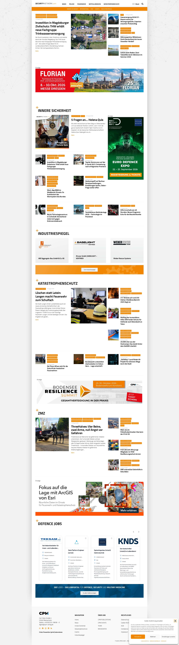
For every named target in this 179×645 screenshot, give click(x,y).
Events (77, 632)
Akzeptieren (137, 637)
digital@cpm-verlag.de (46, 624)
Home (76, 619)
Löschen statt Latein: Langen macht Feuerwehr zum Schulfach (51, 296)
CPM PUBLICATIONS (104, 619)
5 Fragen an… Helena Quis (87, 119)
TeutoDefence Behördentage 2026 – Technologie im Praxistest (95, 214)
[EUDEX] (126, 179)
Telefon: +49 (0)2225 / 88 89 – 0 (49, 622)
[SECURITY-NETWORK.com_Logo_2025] (45, 3)
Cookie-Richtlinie (145, 641)
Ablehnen (153, 637)
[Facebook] (42, 628)
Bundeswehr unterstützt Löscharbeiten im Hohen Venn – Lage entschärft (94, 363)
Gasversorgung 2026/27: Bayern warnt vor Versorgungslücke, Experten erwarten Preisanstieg (130, 20)
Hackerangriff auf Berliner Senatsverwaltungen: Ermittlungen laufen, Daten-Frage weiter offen (95, 184)
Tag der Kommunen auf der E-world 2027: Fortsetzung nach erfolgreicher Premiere (95, 164)
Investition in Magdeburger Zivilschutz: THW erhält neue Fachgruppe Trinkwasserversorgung (52, 28)
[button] (175, 621)
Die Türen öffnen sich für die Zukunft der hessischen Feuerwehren (57, 368)
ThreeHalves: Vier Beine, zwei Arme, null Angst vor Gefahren (87, 429)
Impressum (163, 641)
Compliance (124, 629)
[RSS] (51, 628)
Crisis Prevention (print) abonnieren (50, 632)
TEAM (100, 626)
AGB (122, 626)
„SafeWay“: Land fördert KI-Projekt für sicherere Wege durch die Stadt (130, 361)
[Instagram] (45, 628)
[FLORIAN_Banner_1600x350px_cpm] (89, 505)
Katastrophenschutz (81, 629)
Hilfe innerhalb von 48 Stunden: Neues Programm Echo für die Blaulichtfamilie (130, 212)
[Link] (52, 257)
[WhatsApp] (39, 628)
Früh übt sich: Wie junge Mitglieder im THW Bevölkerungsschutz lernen (130, 451)
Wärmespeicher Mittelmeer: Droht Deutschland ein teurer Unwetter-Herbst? (131, 39)
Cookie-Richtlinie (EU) (128, 623)
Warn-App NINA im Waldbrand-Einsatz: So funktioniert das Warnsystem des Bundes (56, 193)
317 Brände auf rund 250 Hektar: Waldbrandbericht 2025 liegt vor (130, 299)
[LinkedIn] (48, 628)
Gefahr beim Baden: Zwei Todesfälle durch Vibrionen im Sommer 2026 (131, 54)
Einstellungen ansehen (168, 637)
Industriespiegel (79, 635)
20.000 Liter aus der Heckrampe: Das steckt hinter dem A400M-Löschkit (131, 343)
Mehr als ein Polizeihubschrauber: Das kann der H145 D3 (131, 431)
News (76, 623)
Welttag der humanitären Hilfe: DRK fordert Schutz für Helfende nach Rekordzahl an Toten (131, 320)
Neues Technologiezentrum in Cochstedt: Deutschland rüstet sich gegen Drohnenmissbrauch (57, 217)
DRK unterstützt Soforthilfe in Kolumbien (131, 470)
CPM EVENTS (102, 623)
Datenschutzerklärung (155, 641)
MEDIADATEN (102, 629)
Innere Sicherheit (80, 626)
